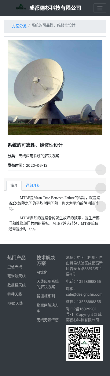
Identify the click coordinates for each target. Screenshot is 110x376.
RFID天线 (15, 303)
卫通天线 (14, 267)
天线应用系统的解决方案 (48, 284)
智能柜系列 (46, 296)
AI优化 (42, 272)
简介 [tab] (14, 185)
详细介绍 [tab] (33, 185)
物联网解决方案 (48, 308)
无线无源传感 (48, 320)
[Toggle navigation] (100, 8)
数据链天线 (16, 285)
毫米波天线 (16, 276)
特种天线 (14, 294)
